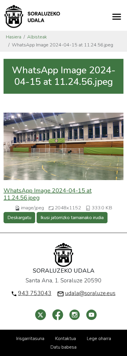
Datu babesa (63, 347)
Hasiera (13, 37)
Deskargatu (19, 217)
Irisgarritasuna (30, 338)
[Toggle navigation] (117, 16)
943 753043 (34, 293)
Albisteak (37, 37)
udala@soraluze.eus (90, 293)
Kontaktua (65, 338)
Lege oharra (99, 338)
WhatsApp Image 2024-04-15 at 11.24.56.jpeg (48, 194)
